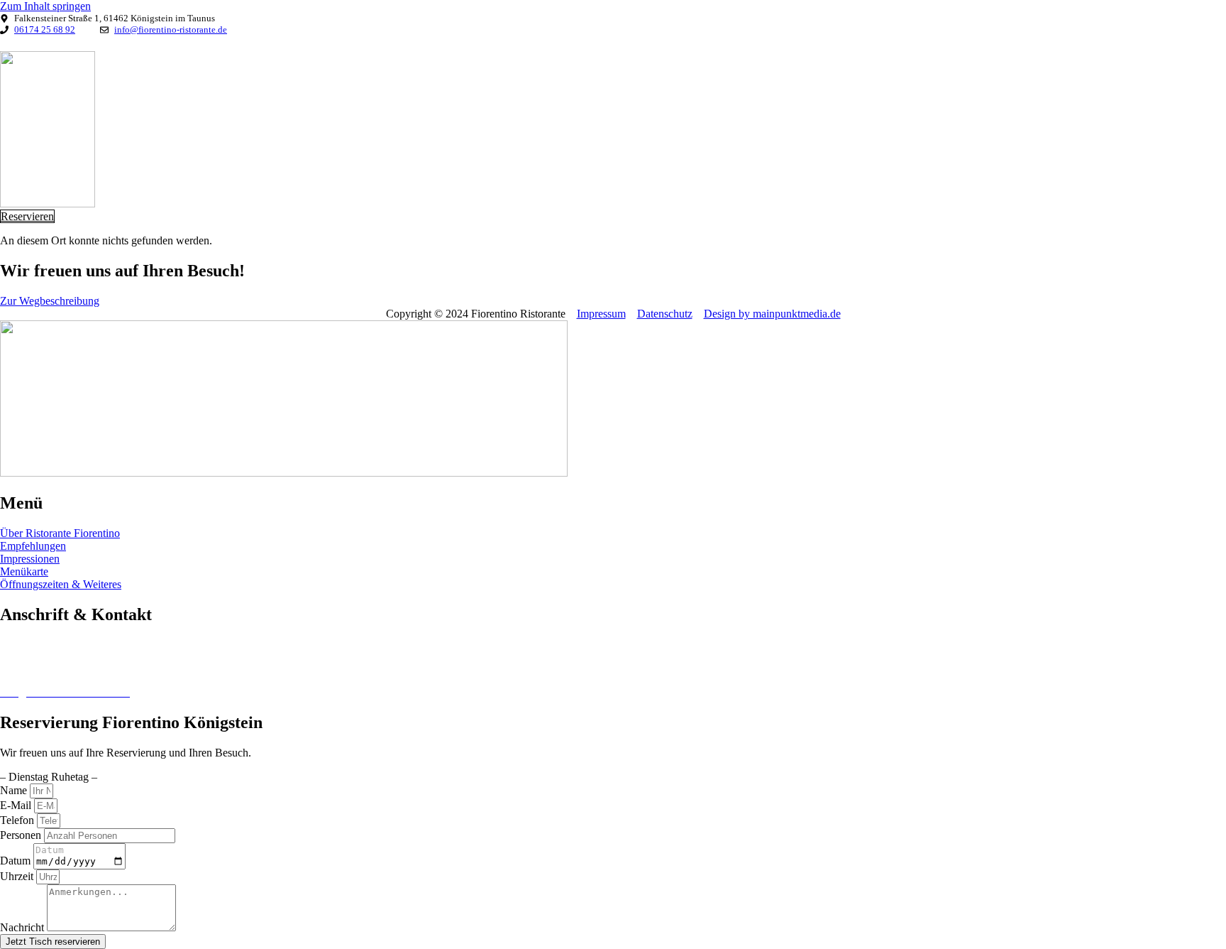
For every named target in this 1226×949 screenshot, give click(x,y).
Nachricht (23, 927)
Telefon (18, 820)
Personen (22, 835)
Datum (16, 861)
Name (15, 790)
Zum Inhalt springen (45, 6)
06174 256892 (32, 668)
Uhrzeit (18, 876)
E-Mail (17, 805)
